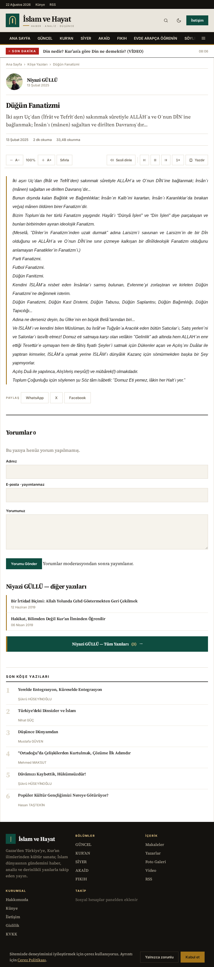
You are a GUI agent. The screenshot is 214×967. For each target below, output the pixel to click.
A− (17, 160)
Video (150, 870)
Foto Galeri (155, 861)
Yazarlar (153, 853)
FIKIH (122, 38)
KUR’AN (66, 38)
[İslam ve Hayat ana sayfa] (50, 20)
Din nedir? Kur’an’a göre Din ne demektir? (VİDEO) (93, 51)
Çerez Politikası (31, 960)
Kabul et (193, 957)
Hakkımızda (17, 899)
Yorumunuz (15, 511)
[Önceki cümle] (144, 160)
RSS (53, 5)
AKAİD (104, 38)
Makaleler (154, 844)
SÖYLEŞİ (192, 38)
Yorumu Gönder (24, 564)
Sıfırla (64, 160)
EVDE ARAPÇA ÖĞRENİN (155, 38)
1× (178, 160)
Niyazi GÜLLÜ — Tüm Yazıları (107, 643)
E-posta (25, 484)
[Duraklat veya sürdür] (155, 160)
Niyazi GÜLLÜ (42, 79)
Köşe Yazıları (37, 64)
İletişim (197, 20)
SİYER (86, 38)
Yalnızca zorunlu (159, 957)
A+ (49, 160)
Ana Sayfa (19, 38)
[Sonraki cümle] (165, 160)
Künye (40, 5)
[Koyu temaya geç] (178, 20)
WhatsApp (35, 398)
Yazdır (200, 160)
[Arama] (165, 20)
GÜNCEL (45, 38)
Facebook (77, 398)
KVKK (11, 934)
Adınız (11, 461)
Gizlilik (12, 925)
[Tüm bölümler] (203, 38)
